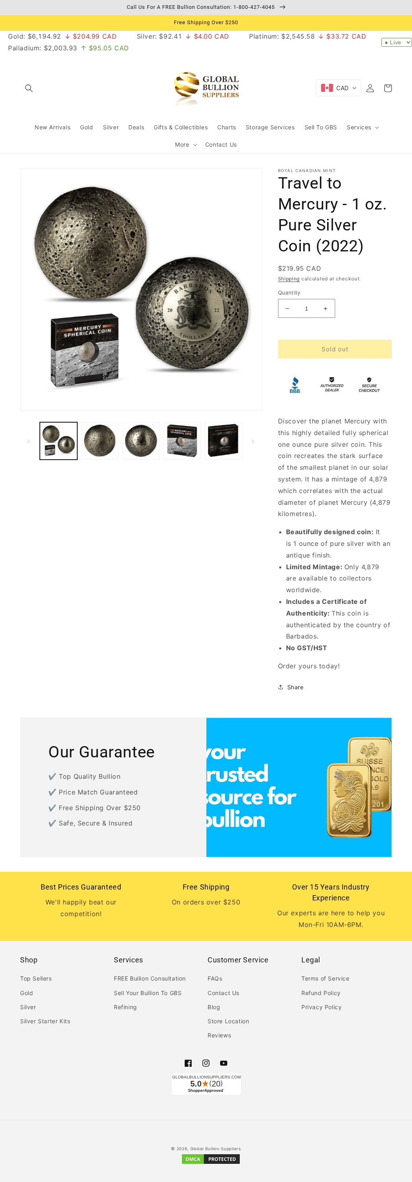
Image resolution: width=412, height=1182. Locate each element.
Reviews (219, 1035)
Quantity (289, 292)
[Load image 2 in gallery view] (100, 441)
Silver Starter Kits (45, 1021)
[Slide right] (253, 441)
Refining (125, 1007)
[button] (29, 88)
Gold (26, 992)
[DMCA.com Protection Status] (211, 1163)
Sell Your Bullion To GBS (147, 992)
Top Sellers (36, 978)
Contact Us (223, 992)
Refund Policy (321, 992)
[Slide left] (29, 441)
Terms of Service (325, 978)
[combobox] (338, 87)
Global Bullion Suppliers (215, 1148)
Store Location (228, 1021)
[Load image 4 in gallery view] (182, 441)
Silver (28, 1007)
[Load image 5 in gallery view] (223, 441)
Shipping (289, 279)
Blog (214, 1007)
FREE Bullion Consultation (150, 978)
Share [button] (295, 687)
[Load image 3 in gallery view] (141, 441)
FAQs (215, 978)
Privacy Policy (321, 1007)
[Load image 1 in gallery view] (58, 441)
